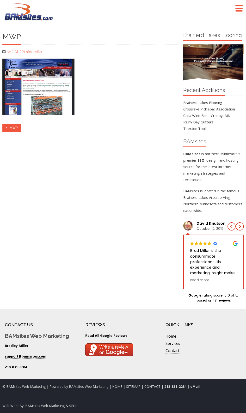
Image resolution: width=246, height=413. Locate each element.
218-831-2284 (175, 386)
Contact (172, 350)
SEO (200, 160)
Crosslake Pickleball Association (209, 109)
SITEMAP (133, 386)
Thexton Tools (195, 128)
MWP (13, 127)
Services (173, 343)
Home (171, 336)
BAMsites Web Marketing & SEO (50, 405)
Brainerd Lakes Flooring (202, 102)
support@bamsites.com (25, 356)
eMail (195, 386)
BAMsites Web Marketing (88, 386)
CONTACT (152, 386)
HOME (117, 386)
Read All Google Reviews (106, 335)
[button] (239, 226)
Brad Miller (34, 52)
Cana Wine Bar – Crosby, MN (206, 115)
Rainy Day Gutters (198, 122)
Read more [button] (199, 280)
